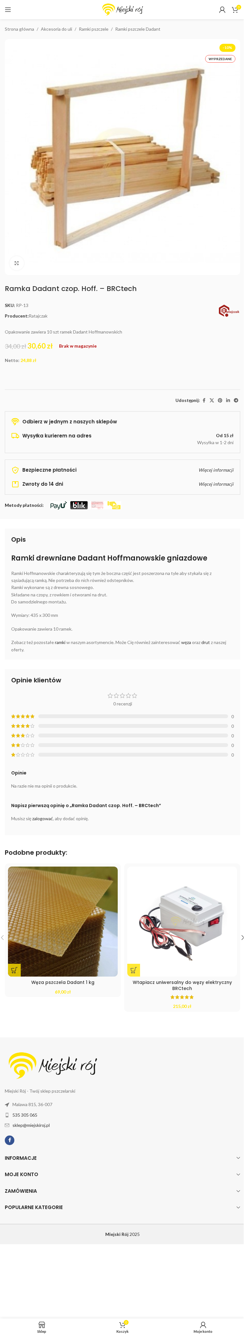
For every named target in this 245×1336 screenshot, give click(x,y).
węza (186, 642)
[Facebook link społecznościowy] (204, 400)
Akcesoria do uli (56, 29)
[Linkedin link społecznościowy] (228, 400)
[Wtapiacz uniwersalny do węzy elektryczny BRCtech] (182, 922)
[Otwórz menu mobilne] (8, 9)
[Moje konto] (222, 9)
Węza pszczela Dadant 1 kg (62, 982)
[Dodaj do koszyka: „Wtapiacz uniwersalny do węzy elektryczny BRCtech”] (133, 970)
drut (205, 642)
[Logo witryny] (122, 9)
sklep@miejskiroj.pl (31, 1125)
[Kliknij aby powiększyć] (17, 263)
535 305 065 (24, 1115)
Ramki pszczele (93, 29)
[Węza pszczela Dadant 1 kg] (63, 922)
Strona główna (19, 29)
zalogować (42, 818)
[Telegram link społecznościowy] (236, 400)
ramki (60, 642)
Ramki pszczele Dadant (137, 29)
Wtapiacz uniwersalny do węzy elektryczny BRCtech (182, 985)
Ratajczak (38, 315)
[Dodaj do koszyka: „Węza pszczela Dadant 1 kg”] (14, 970)
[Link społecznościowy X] (212, 400)
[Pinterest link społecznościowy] (220, 400)
